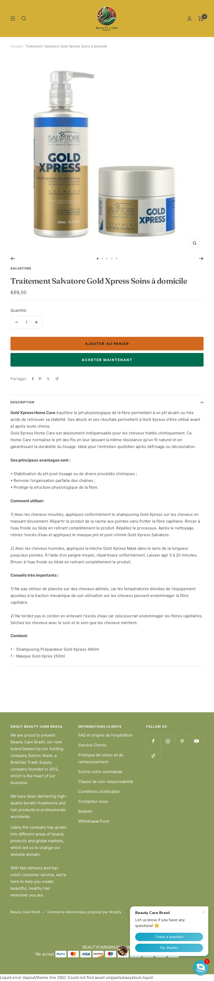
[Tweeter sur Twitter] (48, 379)
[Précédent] (12, 258)
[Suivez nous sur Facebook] (153, 741)
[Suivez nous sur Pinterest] (182, 741)
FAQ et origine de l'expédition (105, 735)
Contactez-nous (93, 801)
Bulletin (85, 811)
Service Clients (92, 745)
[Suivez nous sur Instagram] (167, 741)
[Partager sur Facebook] (33, 379)
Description (22, 402)
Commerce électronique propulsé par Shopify (84, 912)
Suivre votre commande (100, 771)
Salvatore (20, 268)
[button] (200, 967)
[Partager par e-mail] (56, 379)
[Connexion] (189, 18)
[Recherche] (23, 18)
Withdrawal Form (93, 821)
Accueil (16, 46)
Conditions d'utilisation (99, 791)
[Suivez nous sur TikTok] (153, 755)
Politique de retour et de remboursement (100, 758)
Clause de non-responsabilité (105, 781)
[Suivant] (201, 258)
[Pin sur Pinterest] (40, 379)
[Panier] (201, 18)
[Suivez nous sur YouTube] (196, 741)
